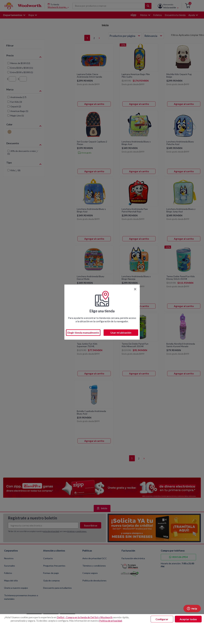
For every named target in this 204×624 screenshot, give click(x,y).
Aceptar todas (188, 619)
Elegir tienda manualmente (83, 332)
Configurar (162, 619)
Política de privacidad (110, 620)
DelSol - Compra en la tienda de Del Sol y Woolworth (85, 617)
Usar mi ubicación (120, 332)
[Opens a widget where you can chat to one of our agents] (192, 609)
